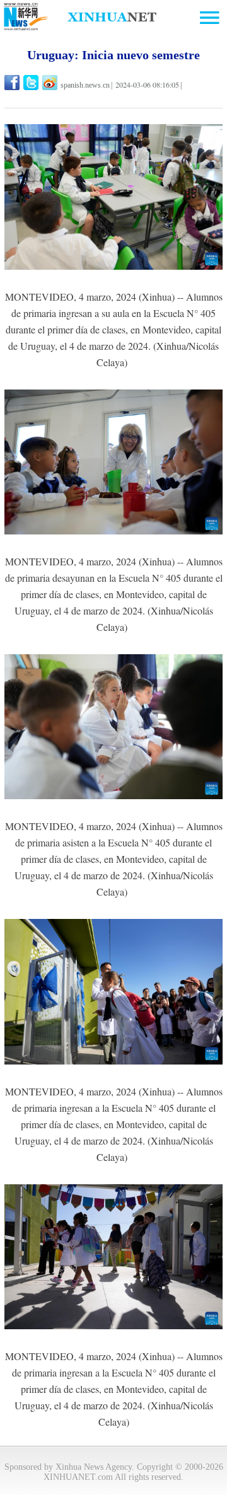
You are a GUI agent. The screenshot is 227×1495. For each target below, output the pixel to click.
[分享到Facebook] (12, 82)
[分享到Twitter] (31, 82)
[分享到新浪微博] (50, 82)
